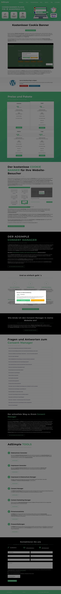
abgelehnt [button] (41, 297)
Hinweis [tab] (18, 294)
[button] (23, 300)
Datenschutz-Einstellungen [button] (26, 298)
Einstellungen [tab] (22, 294)
